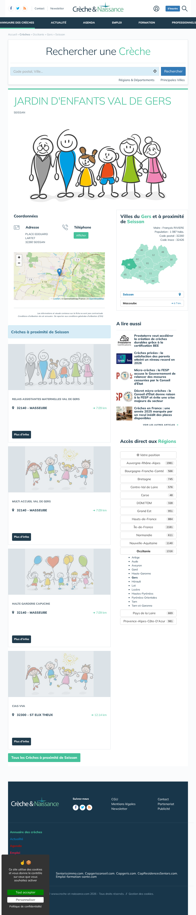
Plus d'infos (21, 434)
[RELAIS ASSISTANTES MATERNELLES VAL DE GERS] (59, 367)
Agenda (89, 22)
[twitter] (18, 8)
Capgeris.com (126, 873)
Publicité (164, 809)
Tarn (134, 601)
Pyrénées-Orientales (144, 597)
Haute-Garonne (141, 573)
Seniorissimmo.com (69, 873)
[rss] (25, 8)
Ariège (136, 557)
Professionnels (184, 22)
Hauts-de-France (152, 519)
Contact (39, 8)
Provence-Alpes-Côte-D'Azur (148, 621)
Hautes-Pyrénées (142, 593)
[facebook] (11, 8)
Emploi (117, 22)
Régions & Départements (136, 80)
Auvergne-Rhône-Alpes (150, 463)
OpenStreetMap (96, 298)
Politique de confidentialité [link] (25, 906)
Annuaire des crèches (17, 22)
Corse (157, 495)
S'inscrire (173, 8)
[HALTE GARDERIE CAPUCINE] (59, 571)
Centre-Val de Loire (152, 487)
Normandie (154, 535)
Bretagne (155, 479)
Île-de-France (153, 527)
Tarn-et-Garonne (142, 605)
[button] (59, 272)
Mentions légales (123, 804)
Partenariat (166, 804)
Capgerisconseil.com (99, 873)
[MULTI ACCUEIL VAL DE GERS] (59, 469)
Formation (147, 22)
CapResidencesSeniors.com (157, 873)
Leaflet (56, 298)
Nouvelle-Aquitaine (151, 543)
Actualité (58, 22)
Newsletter (57, 8)
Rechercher (173, 71)
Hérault (136, 581)
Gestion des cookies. (141, 893)
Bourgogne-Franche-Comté (149, 471)
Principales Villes (173, 80)
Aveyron (137, 565)
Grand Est (155, 511)
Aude (135, 561)
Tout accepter (25, 892)
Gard (135, 569)
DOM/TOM (155, 503)
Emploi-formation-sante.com (76, 876)
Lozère (136, 589)
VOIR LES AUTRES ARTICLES (160, 425)
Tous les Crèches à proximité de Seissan (44, 757)
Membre (159, 9)
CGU (114, 799)
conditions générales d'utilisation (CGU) (85, 316)
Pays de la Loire (153, 613)
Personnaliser (25, 900)
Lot (134, 585)
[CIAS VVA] (59, 674)
